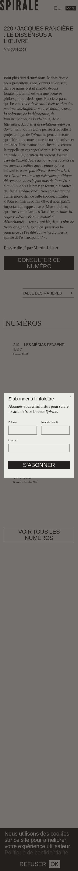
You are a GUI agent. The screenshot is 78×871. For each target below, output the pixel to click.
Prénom (12, 422)
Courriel (12, 440)
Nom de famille (49, 422)
